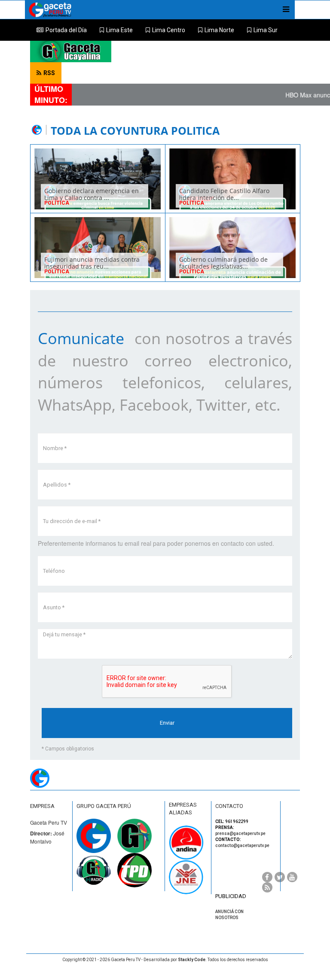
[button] (116, 30)
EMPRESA (42, 806)
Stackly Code (191, 959)
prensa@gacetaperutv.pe (240, 833)
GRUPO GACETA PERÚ (103, 806)
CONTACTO (229, 806)
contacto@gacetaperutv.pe (242, 845)
